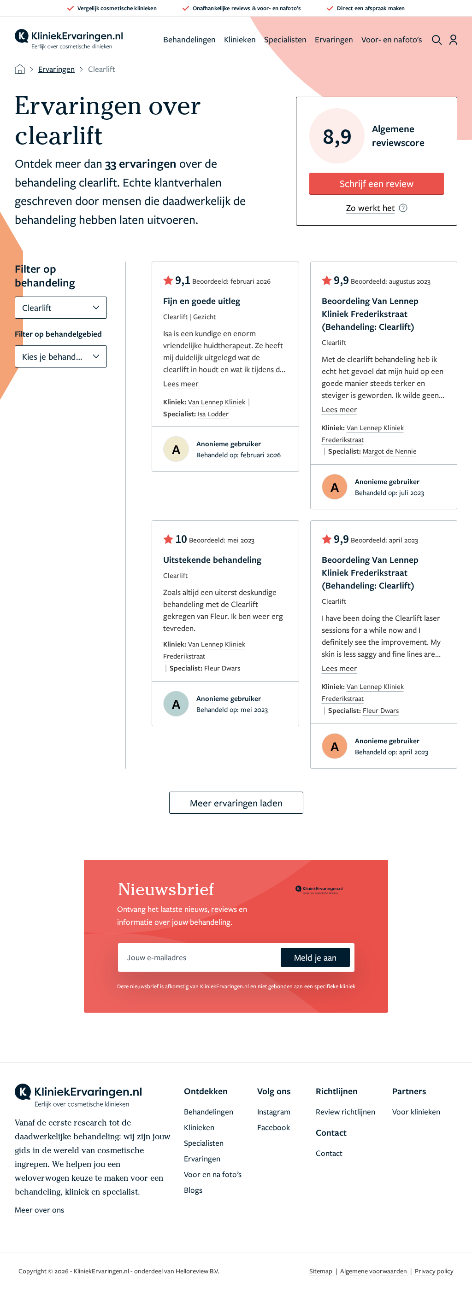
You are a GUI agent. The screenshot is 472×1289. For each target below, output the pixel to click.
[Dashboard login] (453, 40)
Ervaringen (334, 39)
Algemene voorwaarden (374, 1270)
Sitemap (321, 1270)
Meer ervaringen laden (236, 802)
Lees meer (181, 383)
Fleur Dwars (222, 667)
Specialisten (285, 39)
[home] (69, 39)
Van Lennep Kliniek (216, 401)
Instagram (273, 1111)
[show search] (437, 40)
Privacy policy (434, 1270)
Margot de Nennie (390, 450)
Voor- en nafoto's (391, 39)
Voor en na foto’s (213, 1174)
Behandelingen (189, 39)
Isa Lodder (213, 413)
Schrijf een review (376, 183)
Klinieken (240, 39)
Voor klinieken (416, 1111)
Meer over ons (39, 1209)
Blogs (193, 1189)
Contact (329, 1153)
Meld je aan (315, 957)
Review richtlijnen (345, 1111)
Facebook (273, 1127)
